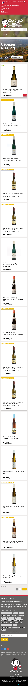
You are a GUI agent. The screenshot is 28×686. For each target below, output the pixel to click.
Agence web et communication (9, 684)
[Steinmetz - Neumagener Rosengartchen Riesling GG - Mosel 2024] (14, 254)
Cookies (2, 654)
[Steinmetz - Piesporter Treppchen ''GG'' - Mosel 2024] (14, 115)
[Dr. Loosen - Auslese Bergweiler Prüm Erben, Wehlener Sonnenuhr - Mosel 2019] (14, 359)
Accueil (3, 53)
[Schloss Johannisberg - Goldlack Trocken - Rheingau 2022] (14, 532)
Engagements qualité (10, 652)
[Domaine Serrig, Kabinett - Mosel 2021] (14, 498)
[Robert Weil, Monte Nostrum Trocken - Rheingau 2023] (14, 428)
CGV (25, 652)
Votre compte (6, 33)
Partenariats (8, 654)
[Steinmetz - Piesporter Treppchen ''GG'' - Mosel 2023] (14, 150)
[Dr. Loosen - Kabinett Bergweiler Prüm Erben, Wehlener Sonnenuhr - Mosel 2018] (14, 185)
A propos (3, 652)
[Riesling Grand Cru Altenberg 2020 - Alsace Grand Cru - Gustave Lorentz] (14, 80)
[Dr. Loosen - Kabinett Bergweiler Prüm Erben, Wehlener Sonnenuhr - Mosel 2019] (14, 220)
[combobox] (17, 57)
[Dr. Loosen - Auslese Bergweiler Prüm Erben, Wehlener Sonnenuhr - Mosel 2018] (14, 393)
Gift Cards (3, 9)
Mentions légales (19, 652)
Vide (15, 33)
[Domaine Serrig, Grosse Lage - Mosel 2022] (14, 567)
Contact (2, 655)
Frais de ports (23, 654)
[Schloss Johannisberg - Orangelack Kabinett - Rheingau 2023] (14, 324)
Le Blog (2, 11)
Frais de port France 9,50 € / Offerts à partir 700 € (10, 6)
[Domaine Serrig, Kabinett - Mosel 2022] (14, 463)
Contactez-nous (4, 12)
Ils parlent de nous (15, 654)
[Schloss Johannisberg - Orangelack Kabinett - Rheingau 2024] (14, 289)
